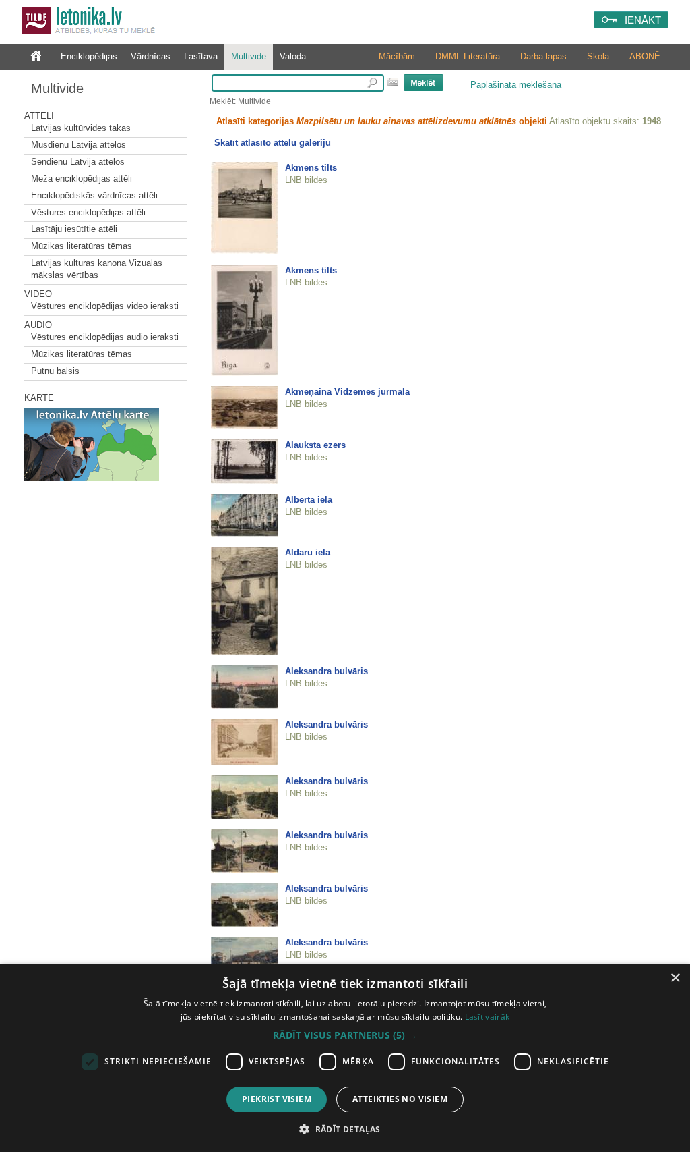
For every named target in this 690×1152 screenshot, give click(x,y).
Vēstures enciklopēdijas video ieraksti (105, 306)
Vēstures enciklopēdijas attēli (88, 212)
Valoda (293, 56)
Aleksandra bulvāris (326, 671)
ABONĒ (644, 56)
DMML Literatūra (467, 56)
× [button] (675, 978)
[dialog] (345, 1058)
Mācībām (397, 56)
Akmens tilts (311, 168)
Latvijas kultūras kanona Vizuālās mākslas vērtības (96, 269)
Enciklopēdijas (89, 56)
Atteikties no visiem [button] (399, 1099)
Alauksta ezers (315, 445)
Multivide (248, 56)
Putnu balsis (55, 371)
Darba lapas (543, 56)
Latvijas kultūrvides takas (81, 128)
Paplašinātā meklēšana (515, 85)
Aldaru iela (307, 552)
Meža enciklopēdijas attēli (81, 178)
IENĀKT (643, 20)
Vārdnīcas (150, 56)
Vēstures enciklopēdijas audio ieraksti (105, 337)
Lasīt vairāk (487, 1016)
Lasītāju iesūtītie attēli (74, 229)
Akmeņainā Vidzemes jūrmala (347, 392)
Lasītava (201, 56)
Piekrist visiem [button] (276, 1099)
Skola (598, 56)
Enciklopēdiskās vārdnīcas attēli (94, 195)
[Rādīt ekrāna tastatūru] (393, 81)
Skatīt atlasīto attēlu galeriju (272, 143)
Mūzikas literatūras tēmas (81, 246)
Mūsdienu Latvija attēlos (78, 145)
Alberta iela (308, 500)
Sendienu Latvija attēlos (78, 162)
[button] (345, 1035)
